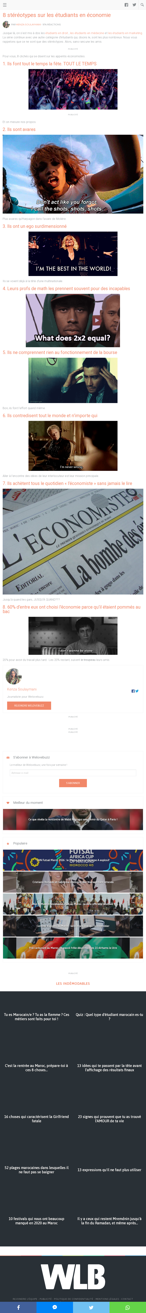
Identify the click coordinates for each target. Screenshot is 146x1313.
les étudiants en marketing (125, 33)
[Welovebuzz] (16, 4)
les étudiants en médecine (87, 33)
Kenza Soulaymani (28, 24)
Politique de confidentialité (73, 1299)
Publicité (46, 1299)
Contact (127, 1299)
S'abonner (73, 783)
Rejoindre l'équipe (25, 1299)
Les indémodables (73, 983)
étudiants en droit (57, 33)
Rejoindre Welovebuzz (29, 705)
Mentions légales (107, 1299)
